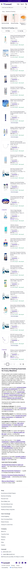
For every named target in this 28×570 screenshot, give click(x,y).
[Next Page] (23, 364)
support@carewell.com (9, 554)
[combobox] (20, 31)
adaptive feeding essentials (17, 441)
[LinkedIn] (22, 562)
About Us (3, 531)
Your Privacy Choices (16, 567)
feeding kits (5, 396)
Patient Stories (5, 522)
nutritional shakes (21, 387)
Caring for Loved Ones (7, 524)
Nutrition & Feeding (6, 496)
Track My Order (5, 534)
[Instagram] (19, 562)
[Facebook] (16, 562)
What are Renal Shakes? (8, 481)
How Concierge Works (6, 519)
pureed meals (21, 392)
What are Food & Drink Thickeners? (11, 470)
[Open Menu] (1, 4)
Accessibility (5, 567)
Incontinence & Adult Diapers (8, 493)
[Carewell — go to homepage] (7, 4)
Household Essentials (6, 506)
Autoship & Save (8, 447)
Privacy (13, 565)
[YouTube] (25, 562)
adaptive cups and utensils (14, 398)
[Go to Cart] (26, 4)
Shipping (3, 537)
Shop (3, 11)
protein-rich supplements (11, 389)
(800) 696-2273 (7, 551)
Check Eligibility (5, 516)
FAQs (2, 542)
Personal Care (4, 498)
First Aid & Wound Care (7, 504)
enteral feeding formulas (16, 395)
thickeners (7, 393)
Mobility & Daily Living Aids (8, 509)
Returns (3, 539)
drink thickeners (8, 409)
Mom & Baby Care (5, 501)
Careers (3, 545)
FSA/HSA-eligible (6, 446)
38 (20, 364)
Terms (17, 565)
